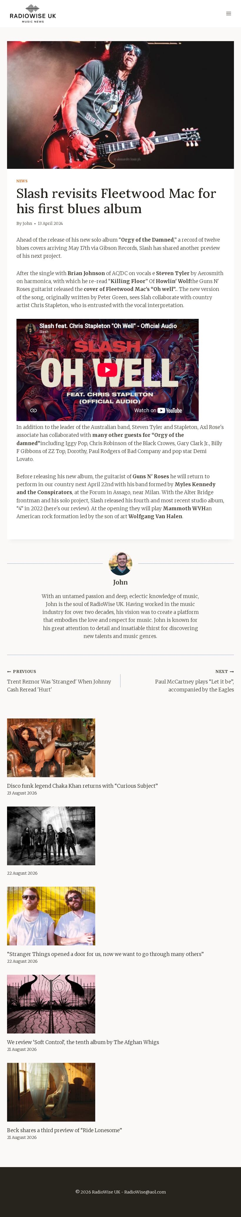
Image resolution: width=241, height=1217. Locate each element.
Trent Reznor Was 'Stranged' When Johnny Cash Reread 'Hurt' (59, 681)
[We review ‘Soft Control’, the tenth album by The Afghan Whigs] (120, 1004)
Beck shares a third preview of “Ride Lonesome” (64, 1130)
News (22, 181)
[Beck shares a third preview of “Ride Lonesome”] (120, 1092)
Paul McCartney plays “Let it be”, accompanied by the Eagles (194, 681)
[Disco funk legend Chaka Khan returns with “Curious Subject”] (120, 747)
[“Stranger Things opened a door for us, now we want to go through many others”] (120, 916)
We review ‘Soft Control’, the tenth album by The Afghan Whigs (83, 1042)
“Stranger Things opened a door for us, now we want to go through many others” (105, 954)
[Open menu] (228, 13)
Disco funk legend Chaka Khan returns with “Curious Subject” (82, 786)
